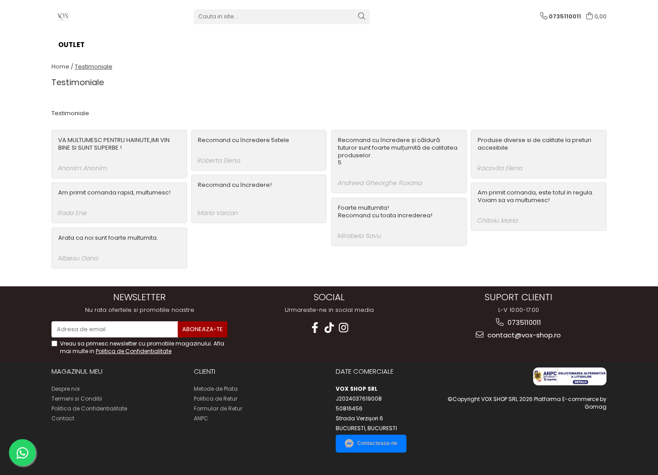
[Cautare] (362, 16)
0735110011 (523, 322)
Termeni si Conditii (76, 398)
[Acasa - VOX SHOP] (96, 16)
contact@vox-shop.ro (523, 335)
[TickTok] (329, 328)
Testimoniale (93, 66)
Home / (62, 66)
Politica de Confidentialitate (133, 351)
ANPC (201, 418)
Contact (62, 418)
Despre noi (65, 389)
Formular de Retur (218, 408)
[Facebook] (314, 328)
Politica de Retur (215, 398)
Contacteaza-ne (377, 443)
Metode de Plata (216, 389)
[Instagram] (343, 328)
